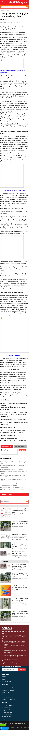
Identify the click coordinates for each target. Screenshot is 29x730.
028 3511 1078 (14, 660)
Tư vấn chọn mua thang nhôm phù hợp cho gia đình (20, 599)
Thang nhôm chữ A (6, 716)
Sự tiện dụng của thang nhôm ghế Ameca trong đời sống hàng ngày (20, 544)
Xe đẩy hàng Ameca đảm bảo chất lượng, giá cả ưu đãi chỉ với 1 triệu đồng (19, 587)
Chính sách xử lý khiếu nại (8, 699)
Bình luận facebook (20, 446)
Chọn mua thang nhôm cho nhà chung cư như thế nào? (19, 552)
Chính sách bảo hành (7, 697)
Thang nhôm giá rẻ (7, 714)
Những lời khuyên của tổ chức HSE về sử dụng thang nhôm (13, 476)
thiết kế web (17, 723)
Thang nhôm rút (6, 719)
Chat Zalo (5, 728)
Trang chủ (2, 10)
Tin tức (8, 10)
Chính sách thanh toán (7, 688)
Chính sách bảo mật (7, 695)
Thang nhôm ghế (6, 707)
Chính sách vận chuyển (8, 690)
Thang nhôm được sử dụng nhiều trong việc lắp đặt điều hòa (13, 466)
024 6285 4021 (14, 650)
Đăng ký (22, 669)
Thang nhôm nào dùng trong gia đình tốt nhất (13, 469)
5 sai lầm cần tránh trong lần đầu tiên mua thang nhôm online (19, 510)
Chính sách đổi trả (6, 692)
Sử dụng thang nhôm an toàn (9, 485)
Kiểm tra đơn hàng (6, 681)
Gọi (4, 725)
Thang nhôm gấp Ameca (8, 710)
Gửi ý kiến (22, 450)
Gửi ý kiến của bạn (7, 446)
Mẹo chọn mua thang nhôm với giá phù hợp (12, 490)
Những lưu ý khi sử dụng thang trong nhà (12, 487)
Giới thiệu (4, 677)
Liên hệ (3, 679)
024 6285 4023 (22, 650)
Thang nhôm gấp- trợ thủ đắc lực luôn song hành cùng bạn (19, 535)
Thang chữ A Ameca (7, 712)
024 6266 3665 (8, 652)
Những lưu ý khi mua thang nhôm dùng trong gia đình (14, 472)
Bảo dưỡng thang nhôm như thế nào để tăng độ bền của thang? (13, 462)
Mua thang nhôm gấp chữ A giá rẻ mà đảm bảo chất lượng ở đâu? (20, 574)
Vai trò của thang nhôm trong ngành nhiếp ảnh (13, 483)
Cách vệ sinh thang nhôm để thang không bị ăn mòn (13, 479)
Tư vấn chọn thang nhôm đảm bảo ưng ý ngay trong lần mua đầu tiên (20, 523)
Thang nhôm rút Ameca (8, 705)
